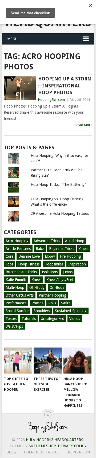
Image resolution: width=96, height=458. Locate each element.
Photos (37, 303)
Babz (40, 248)
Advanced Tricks (47, 241)
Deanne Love (29, 256)
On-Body (57, 287)
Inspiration (77, 264)
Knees (36, 280)
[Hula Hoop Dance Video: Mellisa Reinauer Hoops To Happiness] (77, 361)
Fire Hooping (70, 256)
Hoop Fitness (28, 264)
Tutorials (29, 318)
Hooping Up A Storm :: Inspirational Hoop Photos (65, 85)
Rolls (52, 303)
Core (9, 256)
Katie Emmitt (16, 280)
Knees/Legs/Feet (59, 280)
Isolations (50, 272)
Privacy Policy (72, 446)
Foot (9, 264)
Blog (11, 452)
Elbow (50, 256)
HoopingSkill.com (51, 100)
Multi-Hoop (15, 287)
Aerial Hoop (74, 241)
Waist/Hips (14, 326)
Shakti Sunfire (17, 311)
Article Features (18, 248)
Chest (84, 248)
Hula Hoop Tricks (41, 452)
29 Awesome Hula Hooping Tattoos (60, 213)
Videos (74, 318)
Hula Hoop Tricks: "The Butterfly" (58, 184)
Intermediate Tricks (21, 272)
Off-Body (37, 287)
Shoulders (42, 311)
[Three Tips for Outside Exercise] (48, 361)
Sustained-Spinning (71, 311)
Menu (12, 39)
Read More (83, 125)
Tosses (11, 318)
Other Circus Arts (20, 295)
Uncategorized (52, 318)
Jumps (68, 272)
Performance (16, 303)
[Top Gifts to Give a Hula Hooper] (18, 361)
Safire (65, 303)
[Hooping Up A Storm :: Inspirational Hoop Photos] (19, 88)
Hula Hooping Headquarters (54, 440)
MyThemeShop (42, 446)
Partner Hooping (52, 295)
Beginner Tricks (61, 248)
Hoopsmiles (54, 264)
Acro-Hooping (17, 241)
